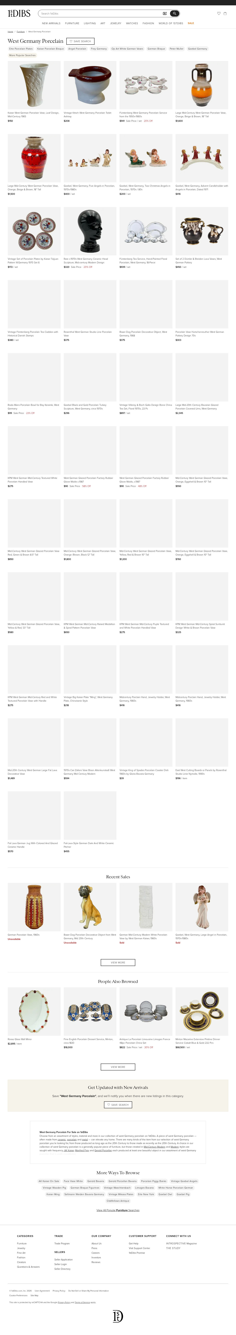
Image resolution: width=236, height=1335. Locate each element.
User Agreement (42, 1290)
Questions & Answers (28, 1266)
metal (85, 1139)
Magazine (181, 1243)
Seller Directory (62, 1268)
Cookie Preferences (18, 1295)
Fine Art (21, 1252)
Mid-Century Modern (154, 1146)
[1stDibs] (19, 13)
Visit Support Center (139, 1248)
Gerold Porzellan (103, 1150)
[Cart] (225, 13)
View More (118, 962)
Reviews (96, 1262)
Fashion (148, 23)
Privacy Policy (59, 1290)
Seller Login (60, 1264)
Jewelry (115, 23)
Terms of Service (82, 1302)
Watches (132, 23)
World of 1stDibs (171, 23)
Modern (175, 1146)
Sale (191, 23)
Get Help (133, 1243)
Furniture (72, 23)
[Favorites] (218, 13)
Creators (21, 1262)
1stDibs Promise (137, 1252)
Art (103, 23)
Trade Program (62, 1243)
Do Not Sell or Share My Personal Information (88, 1290)
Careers (96, 1252)
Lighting (90, 23)
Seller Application (63, 1259)
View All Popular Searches (118, 1210)
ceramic (62, 1139)
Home (10, 31)
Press (94, 1248)
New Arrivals (51, 23)
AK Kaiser (69, 1150)
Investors (96, 1257)
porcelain (72, 1139)
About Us (96, 1243)
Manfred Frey (82, 1150)
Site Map (34, 1295)
